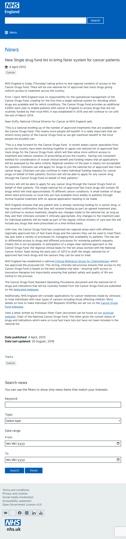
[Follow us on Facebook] (20, 515)
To (7, 453)
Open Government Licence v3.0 (22, 504)
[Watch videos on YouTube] (41, 515)
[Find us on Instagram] (27, 515)
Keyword (11, 398)
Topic (9, 414)
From (8, 437)
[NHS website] (13, 529)
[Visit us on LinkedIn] (34, 515)
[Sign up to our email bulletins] (5, 515)
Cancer (10, 72)
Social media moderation (17, 497)
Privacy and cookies (15, 493)
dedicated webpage (26, 289)
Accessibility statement (16, 501)
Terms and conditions (15, 490)
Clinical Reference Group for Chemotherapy (82, 261)
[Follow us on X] (13, 515)
